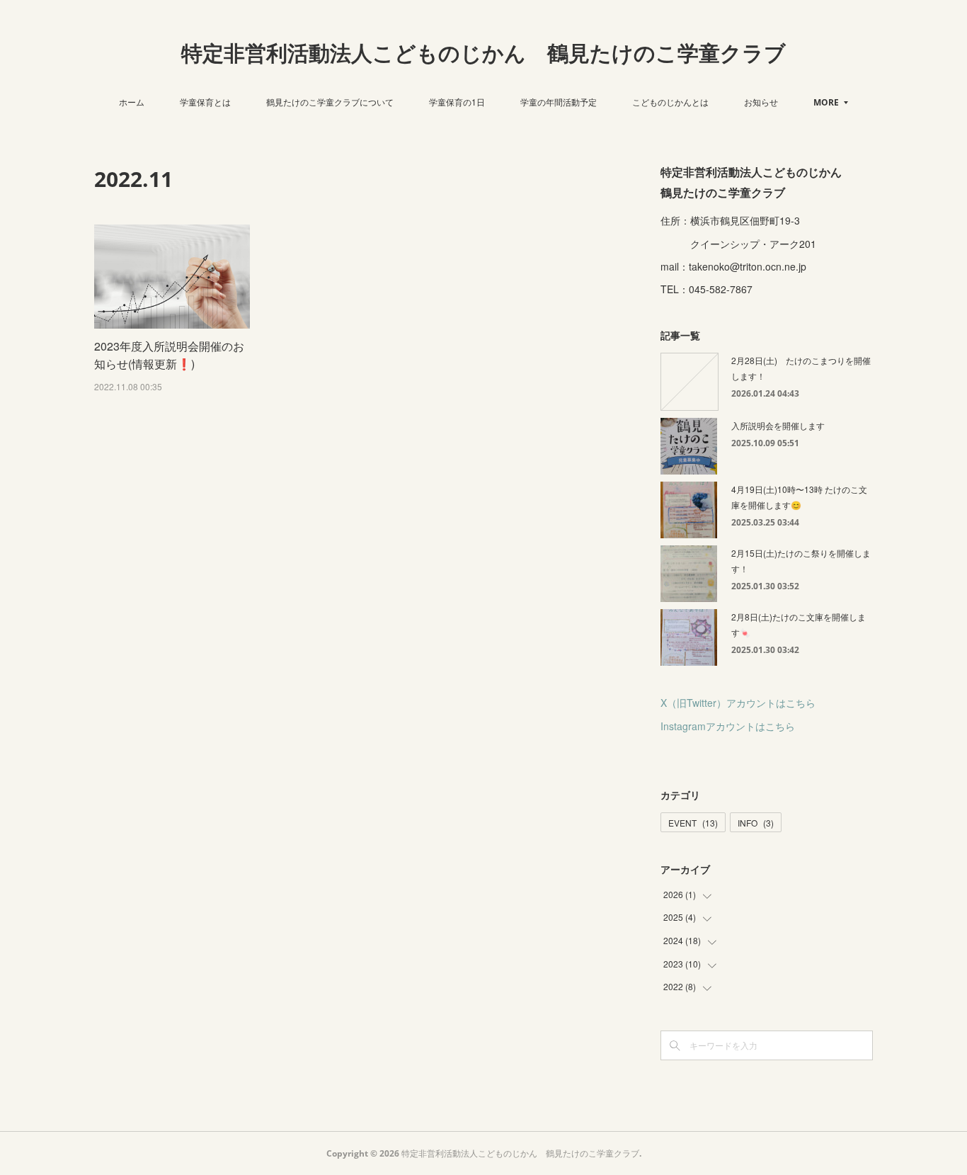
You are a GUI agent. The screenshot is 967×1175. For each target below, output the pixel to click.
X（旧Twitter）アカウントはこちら (738, 703)
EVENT (693, 823)
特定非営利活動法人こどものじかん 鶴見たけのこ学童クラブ (483, 52)
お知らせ (761, 102)
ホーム (131, 102)
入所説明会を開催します (778, 425)
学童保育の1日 (457, 102)
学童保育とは (205, 102)
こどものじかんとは (670, 102)
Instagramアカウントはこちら (727, 726)
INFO (756, 823)
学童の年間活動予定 (558, 102)
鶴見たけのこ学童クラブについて (330, 102)
